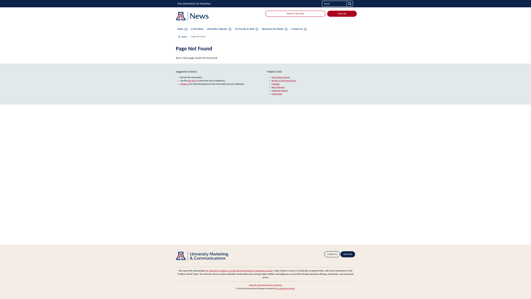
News (180, 29)
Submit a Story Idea (295, 14)
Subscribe (342, 14)
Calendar (276, 84)
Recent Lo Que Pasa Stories (284, 81)
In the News (197, 29)
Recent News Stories (281, 77)
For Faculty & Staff (244, 29)
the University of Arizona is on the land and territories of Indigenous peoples (239, 271)
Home (184, 37)
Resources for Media (272, 29)
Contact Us (297, 29)
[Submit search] (350, 4)
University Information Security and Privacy (265, 285)
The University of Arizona (285, 289)
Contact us (185, 84)
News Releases (278, 87)
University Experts (280, 91)
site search (192, 81)
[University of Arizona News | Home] (204, 16)
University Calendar (217, 29)
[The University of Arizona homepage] (194, 3)
